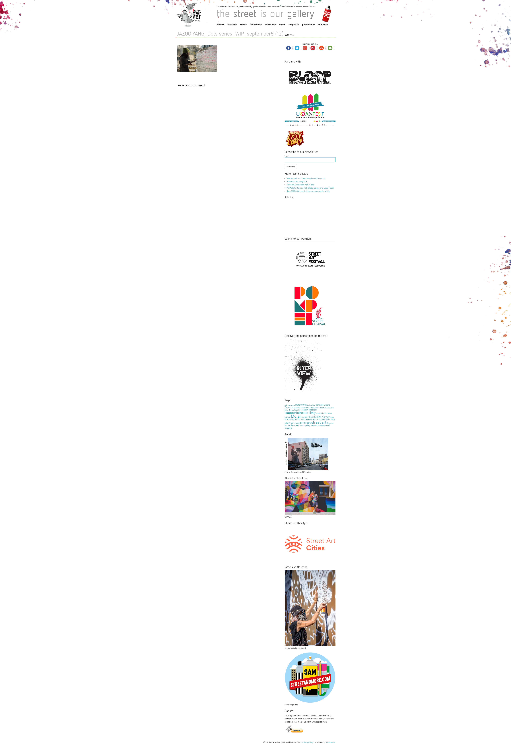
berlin (309, 405)
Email (287, 156)
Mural (296, 416)
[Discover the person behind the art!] (303, 366)
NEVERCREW (314, 416)
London (329, 413)
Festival (314, 407)
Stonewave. (330, 742)
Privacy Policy (307, 742)
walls (288, 428)
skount (333, 419)
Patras (307, 419)
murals (304, 416)
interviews (232, 24)
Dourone (290, 407)
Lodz (324, 413)
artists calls (270, 24)
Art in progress (290, 405)
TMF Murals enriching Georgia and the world (306, 178)
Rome (319, 419)
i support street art (309, 409)
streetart (305, 422)
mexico (287, 417)
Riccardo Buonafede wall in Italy (300, 184)
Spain (287, 422)
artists (220, 24)
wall (328, 425)
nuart (332, 417)
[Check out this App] (310, 543)
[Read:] (307, 453)
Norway (326, 416)
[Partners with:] (310, 76)
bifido (313, 405)
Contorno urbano (323, 404)
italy (313, 412)
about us (322, 24)
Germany (327, 408)
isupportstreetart (297, 412)
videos (243, 24)
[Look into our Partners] (310, 259)
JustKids (319, 413)
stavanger (295, 422)
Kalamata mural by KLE (297, 181)
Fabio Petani (305, 407)
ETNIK (298, 408)
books (282, 24)
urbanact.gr (322, 425)
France (321, 407)
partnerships (308, 24)
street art (318, 422)
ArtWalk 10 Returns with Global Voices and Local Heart (310, 187)
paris (295, 419)
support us (294, 24)
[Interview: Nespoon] (310, 607)
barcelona (301, 404)
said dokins (326, 419)
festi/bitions (256, 24)
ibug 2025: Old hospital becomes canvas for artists (308, 191)
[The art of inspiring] (310, 497)
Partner (301, 419)
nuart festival (289, 419)
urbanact (314, 425)
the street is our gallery (300, 425)
